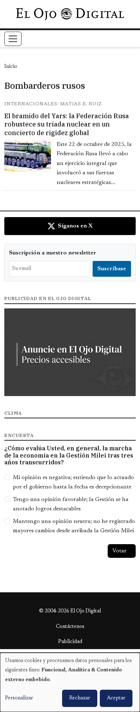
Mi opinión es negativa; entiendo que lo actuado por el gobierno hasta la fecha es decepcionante (73, 482)
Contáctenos (70, 626)
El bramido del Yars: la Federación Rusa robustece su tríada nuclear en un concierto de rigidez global (66, 124)
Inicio (10, 66)
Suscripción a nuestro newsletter (52, 253)
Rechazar (79, 698)
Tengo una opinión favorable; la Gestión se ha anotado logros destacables (71, 504)
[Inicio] (69, 14)
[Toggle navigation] (13, 39)
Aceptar (116, 698)
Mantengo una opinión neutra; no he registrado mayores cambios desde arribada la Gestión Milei (74, 526)
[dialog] (70, 682)
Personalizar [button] (19, 698)
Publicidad (70, 641)
